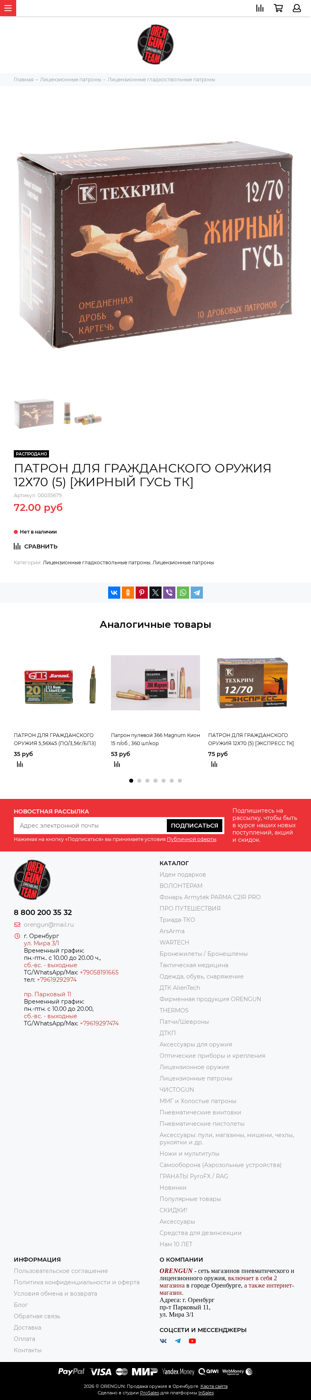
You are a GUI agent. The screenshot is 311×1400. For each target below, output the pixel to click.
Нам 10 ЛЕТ (176, 1244)
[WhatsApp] (183, 593)
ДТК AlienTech (180, 987)
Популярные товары (190, 1199)
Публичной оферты (191, 839)
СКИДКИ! (173, 1210)
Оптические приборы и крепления (212, 1055)
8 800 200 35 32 (43, 912)
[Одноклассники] (128, 593)
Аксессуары (177, 1221)
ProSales (149, 1393)
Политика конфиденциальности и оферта (77, 1282)
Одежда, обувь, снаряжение (202, 976)
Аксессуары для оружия (196, 1044)
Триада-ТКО (177, 919)
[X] (155, 593)
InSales (206, 1393)
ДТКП (168, 1033)
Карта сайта (214, 1386)
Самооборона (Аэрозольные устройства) (221, 1165)
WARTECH (174, 942)
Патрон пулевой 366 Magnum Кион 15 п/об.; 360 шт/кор (155, 739)
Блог (21, 1305)
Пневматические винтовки (200, 1112)
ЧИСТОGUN (177, 1089)
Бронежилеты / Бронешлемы (204, 953)
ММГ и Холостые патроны (198, 1101)
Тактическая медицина (194, 965)
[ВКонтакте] (114, 593)
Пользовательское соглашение (61, 1271)
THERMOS (174, 1010)
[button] (131, 781)
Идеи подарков (183, 874)
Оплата (24, 1339)
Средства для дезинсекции (201, 1233)
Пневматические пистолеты (202, 1123)
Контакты (28, 1350)
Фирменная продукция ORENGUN (210, 999)
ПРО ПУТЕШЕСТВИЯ (191, 908)
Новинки (173, 1187)
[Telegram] (197, 593)
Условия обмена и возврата (55, 1293)
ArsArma (172, 931)
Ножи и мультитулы (189, 1153)
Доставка (27, 1327)
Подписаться (194, 825)
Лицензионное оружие (195, 1067)
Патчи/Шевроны (184, 1021)
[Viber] (169, 593)
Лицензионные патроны (183, 562)
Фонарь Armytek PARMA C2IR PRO (210, 897)
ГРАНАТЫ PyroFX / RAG (194, 1176)
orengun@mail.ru (49, 924)
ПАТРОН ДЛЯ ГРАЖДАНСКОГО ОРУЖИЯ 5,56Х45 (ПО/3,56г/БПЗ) (55, 739)
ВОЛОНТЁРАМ (181, 886)
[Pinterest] (142, 593)
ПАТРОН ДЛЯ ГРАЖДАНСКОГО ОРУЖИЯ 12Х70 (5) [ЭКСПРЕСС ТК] (251, 739)
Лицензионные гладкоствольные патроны (96, 562)
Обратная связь (37, 1316)
